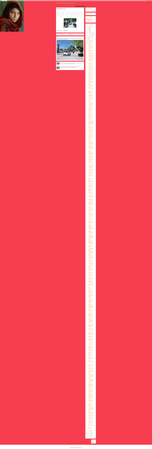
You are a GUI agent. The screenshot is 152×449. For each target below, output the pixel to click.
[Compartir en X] (65, 30)
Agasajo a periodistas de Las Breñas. (90, 296)
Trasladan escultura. (90, 350)
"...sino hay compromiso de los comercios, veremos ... (90, 68)
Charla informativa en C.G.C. (90, 81)
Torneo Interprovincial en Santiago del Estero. (90, 46)
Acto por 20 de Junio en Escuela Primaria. (90, 186)
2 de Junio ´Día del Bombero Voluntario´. (90, 408)
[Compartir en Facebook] (66, 30)
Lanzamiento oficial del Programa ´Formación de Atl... (90, 385)
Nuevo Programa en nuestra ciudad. (90, 232)
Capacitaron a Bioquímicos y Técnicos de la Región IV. (91, 122)
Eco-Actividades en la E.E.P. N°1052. (90, 325)
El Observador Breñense (89, 20)
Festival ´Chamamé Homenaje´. (90, 127)
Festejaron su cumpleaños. (90, 196)
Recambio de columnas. (90, 157)
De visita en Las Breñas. (90, 200)
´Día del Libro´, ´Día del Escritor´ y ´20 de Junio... (90, 215)
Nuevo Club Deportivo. (90, 79)
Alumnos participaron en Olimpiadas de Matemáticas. (90, 423)
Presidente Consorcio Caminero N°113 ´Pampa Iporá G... (90, 110)
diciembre (90, 32)
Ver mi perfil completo (90, 21)
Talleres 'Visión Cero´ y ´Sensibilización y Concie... (91, 274)
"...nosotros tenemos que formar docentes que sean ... (90, 104)
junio (89, 43)
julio (89, 41)
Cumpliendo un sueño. (90, 337)
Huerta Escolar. (90, 288)
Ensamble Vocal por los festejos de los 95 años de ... (91, 203)
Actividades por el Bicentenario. (90, 88)
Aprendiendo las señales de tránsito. (90, 333)
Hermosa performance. (90, 310)
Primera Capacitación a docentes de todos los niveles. (90, 380)
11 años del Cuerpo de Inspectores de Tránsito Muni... (90, 306)
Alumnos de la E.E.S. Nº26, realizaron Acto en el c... (90, 192)
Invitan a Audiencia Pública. (90, 92)
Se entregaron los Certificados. (90, 330)
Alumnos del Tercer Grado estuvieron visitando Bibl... (90, 268)
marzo (89, 433)
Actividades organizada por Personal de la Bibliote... (91, 237)
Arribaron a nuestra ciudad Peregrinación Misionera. (90, 74)
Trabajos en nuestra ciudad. (90, 405)
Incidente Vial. (90, 100)
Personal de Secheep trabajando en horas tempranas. (90, 320)
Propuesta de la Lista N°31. (90, 400)
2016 (88, 31)
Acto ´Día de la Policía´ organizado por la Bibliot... (90, 137)
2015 (88, 437)
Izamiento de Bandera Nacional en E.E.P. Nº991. (90, 242)
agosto (89, 40)
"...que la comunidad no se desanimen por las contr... (90, 209)
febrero (89, 435)
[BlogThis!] (64, 30)
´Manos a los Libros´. (90, 119)
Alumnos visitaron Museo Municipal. (90, 115)
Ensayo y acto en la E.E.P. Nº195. (90, 222)
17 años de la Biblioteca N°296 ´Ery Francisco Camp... (90, 396)
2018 (88, 28)
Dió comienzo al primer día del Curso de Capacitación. (90, 161)
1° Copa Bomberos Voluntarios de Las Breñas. (90, 301)
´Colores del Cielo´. (90, 219)
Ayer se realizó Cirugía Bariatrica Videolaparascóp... (90, 227)
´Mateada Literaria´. (90, 353)
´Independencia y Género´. (90, 416)
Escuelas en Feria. (90, 179)
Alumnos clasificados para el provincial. (90, 292)
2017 (88, 30)
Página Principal (70, 34)
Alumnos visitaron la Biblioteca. (90, 347)
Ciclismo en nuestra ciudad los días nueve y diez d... (90, 257)
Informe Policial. (90, 85)
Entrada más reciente (60, 34)
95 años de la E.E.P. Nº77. (90, 418)
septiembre (90, 37)
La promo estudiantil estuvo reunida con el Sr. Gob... (90, 96)
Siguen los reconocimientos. (91, 358)
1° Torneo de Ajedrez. (90, 134)
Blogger (81, 447)
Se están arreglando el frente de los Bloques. (90, 142)
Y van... (61, 62)
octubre (89, 36)
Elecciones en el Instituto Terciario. (90, 130)
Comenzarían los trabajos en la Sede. (90, 56)
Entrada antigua (81, 34)
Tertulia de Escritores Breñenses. (90, 281)
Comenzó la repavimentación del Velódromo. (90, 166)
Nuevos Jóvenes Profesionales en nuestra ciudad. (90, 375)
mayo (89, 430)
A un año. (90, 402)
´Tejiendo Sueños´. (90, 355)
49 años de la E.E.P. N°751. (90, 279)
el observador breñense (66, 3)
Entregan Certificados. (90, 361)
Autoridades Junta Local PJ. (90, 285)
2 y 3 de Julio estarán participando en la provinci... (90, 391)
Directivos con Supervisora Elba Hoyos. (90, 412)
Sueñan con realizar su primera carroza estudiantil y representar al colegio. (70, 66)
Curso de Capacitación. (90, 175)
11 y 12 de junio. (89, 428)
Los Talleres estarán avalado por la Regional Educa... (90, 315)
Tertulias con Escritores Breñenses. (90, 339)
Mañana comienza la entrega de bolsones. (90, 252)
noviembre (90, 34)
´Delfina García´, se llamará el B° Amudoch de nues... (91, 147)
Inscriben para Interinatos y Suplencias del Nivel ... (90, 152)
